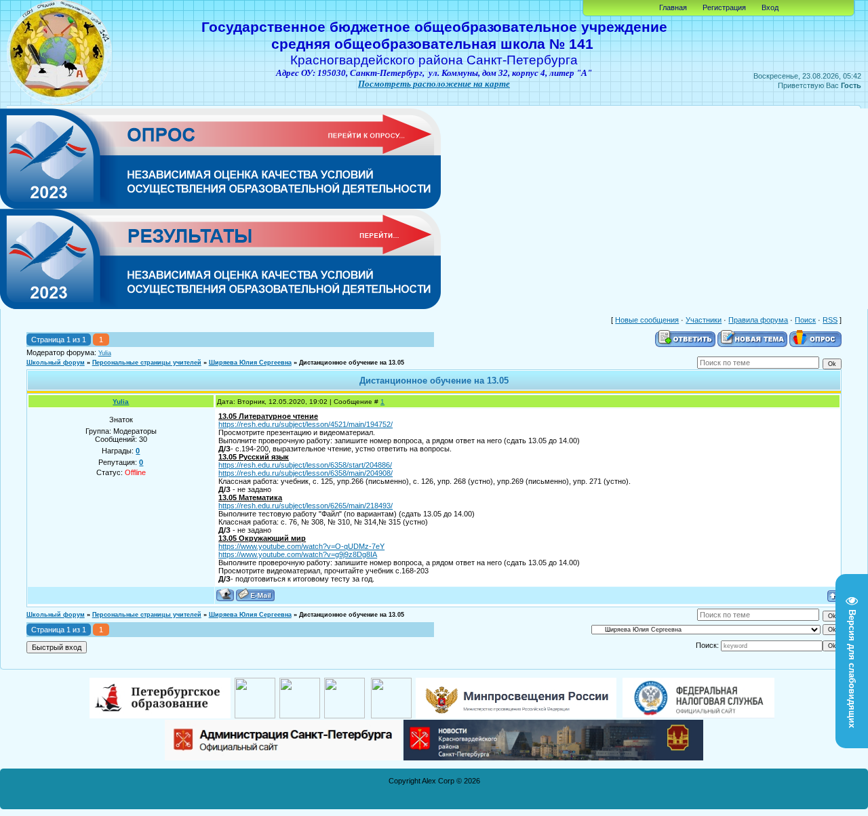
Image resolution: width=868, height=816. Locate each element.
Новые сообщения (647, 320)
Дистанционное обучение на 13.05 (351, 362)
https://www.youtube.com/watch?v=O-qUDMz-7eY (301, 546)
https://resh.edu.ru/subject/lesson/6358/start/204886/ (305, 465)
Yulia (104, 353)
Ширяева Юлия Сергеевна (250, 362)
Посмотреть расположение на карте (434, 84)
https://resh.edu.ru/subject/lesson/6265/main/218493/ (305, 506)
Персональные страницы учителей (146, 362)
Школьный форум (55, 362)
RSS (830, 320)
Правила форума (758, 320)
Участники (704, 320)
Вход (770, 7)
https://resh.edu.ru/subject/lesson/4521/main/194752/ (305, 424)
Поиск (805, 320)
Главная (673, 7)
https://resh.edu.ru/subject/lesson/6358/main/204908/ (305, 473)
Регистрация (724, 7)
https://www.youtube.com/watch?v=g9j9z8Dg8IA (297, 554)
